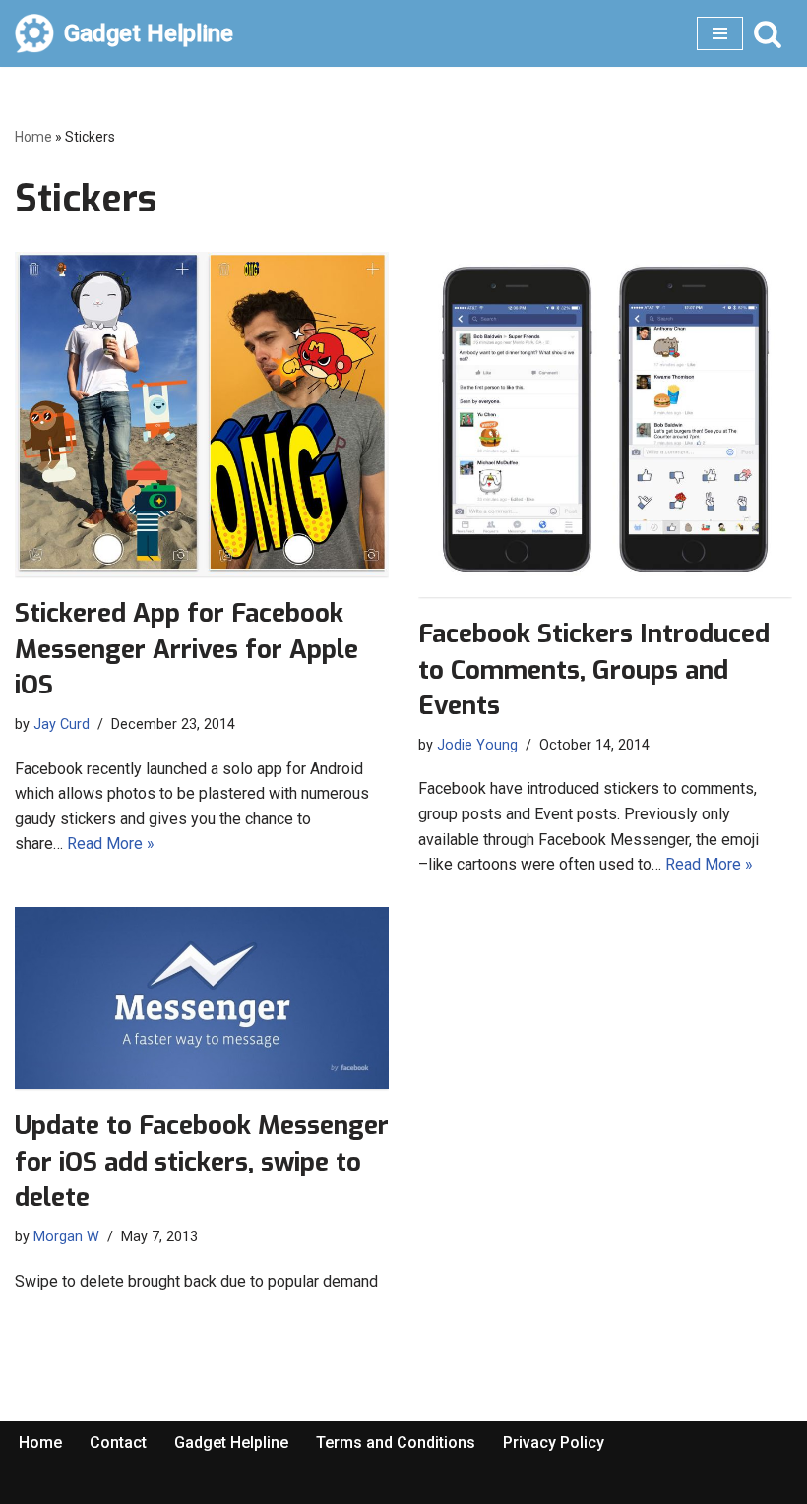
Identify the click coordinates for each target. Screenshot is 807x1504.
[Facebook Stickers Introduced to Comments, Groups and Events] (605, 424)
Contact (118, 1442)
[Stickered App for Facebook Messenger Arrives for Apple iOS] (202, 414)
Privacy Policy (553, 1442)
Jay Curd (61, 724)
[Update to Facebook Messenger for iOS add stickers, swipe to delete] (202, 998)
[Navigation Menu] (720, 33)
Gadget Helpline (231, 1442)
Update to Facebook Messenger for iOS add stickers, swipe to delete (202, 1162)
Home (33, 137)
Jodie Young (477, 745)
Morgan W (66, 1237)
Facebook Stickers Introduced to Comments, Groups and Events (594, 670)
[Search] (767, 33)
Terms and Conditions (395, 1442)
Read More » (111, 843)
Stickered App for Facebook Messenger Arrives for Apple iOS (186, 649)
